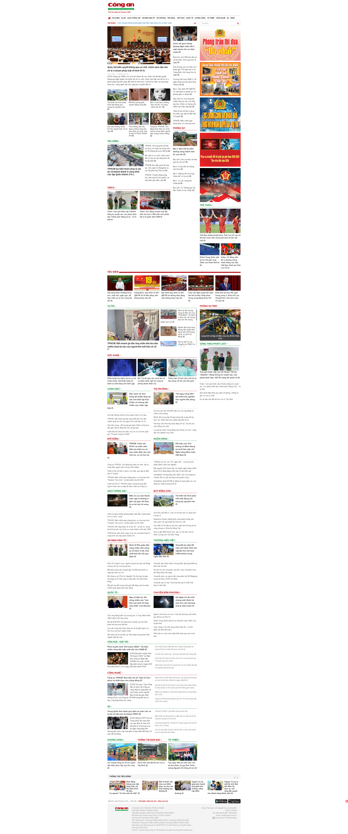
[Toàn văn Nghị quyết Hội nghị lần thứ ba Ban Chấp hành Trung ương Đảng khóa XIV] (201, 283)
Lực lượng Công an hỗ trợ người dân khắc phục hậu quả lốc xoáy (121, 764)
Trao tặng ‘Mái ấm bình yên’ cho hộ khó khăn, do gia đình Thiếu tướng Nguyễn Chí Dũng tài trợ (181, 765)
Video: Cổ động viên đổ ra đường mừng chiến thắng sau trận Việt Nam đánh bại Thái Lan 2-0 (231, 262)
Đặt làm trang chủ (119, 801)
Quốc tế (189, 18)
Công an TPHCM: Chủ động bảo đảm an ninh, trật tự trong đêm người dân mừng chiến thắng (160, 130)
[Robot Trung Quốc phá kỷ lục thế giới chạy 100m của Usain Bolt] (210, 249)
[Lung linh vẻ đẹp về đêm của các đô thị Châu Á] (220, 321)
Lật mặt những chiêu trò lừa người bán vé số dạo (117, 129)
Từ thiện (210, 18)
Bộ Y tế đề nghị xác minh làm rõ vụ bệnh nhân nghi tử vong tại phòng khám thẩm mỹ (151, 381)
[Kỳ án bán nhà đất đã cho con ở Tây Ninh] (152, 752)
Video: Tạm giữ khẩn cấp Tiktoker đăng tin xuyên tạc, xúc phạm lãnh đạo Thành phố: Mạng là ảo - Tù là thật (121, 216)
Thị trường (161, 18)
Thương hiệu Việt (164, 540)
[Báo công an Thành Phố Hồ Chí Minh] (121, 6)
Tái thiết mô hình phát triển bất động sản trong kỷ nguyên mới (116, 104)
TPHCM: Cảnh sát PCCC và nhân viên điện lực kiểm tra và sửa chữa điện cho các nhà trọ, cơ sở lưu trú (140, 449)
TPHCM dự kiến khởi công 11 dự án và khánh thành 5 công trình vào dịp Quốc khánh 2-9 (124, 172)
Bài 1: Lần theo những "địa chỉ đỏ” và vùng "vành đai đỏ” (159, 104)
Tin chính (116, 18)
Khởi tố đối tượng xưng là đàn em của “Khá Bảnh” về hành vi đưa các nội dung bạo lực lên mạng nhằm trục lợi (178, 316)
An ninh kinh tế (148, 18)
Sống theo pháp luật (213, 344)
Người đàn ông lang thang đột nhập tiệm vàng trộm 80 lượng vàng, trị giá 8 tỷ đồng (186, 332)
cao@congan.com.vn (229, 815)
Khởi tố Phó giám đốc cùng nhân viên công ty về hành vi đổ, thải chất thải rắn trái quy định (139, 551)
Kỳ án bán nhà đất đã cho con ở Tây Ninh (151, 764)
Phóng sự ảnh (209, 306)
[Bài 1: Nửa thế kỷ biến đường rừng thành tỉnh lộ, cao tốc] (185, 139)
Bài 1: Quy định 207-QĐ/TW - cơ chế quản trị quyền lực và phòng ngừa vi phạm (184, 91)
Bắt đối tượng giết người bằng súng (136, 103)
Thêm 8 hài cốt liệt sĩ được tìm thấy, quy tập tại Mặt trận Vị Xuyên (184, 113)
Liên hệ (133, 801)
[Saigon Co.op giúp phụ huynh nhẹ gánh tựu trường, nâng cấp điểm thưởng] (183, 785)
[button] (194, 23)
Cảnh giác (113, 389)
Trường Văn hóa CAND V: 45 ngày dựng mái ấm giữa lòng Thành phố (184, 82)
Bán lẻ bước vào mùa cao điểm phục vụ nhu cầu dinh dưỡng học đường (166, 786)
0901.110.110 (163, 801)
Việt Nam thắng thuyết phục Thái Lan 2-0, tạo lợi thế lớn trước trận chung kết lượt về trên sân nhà (220, 238)
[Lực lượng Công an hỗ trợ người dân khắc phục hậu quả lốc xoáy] (121, 752)
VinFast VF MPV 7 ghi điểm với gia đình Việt (171, 711)
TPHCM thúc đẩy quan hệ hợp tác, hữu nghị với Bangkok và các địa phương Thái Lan (157, 168)
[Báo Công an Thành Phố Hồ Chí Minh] (109, 17)
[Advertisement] (191, 8)
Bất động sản (162, 491)
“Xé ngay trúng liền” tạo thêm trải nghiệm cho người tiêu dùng (185, 397)
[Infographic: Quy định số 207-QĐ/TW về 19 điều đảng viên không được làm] (147, 283)
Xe (228, 18)
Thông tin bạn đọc (149, 740)
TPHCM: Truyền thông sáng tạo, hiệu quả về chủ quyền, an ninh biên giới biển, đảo (157, 177)
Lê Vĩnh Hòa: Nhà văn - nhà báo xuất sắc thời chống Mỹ (175, 654)
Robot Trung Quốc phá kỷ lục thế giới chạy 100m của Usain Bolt (209, 260)
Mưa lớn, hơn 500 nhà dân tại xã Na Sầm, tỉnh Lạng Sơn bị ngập (141, 23)
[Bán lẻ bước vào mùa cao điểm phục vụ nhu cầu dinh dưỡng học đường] (150, 785)
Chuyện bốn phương (167, 592)
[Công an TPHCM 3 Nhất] (220, 44)
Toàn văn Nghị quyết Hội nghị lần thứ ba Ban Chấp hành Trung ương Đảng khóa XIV (200, 295)
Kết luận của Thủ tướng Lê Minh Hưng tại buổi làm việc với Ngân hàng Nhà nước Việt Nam (185, 449)
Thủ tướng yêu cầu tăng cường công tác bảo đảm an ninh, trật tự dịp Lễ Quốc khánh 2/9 (138, 131)
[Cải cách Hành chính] (220, 185)
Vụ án (123, 18)
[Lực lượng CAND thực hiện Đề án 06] (220, 150)
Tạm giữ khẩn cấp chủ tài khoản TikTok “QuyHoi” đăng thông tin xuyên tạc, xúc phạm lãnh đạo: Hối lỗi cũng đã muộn (218, 375)
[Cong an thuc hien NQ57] (220, 114)
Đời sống (171, 18)
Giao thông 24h (133, 18)
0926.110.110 (152, 801)
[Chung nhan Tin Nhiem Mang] (225, 818)
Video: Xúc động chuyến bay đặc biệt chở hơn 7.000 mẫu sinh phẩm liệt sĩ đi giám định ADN (154, 214)
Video (232, 18)
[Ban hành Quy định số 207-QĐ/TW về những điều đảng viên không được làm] (174, 283)
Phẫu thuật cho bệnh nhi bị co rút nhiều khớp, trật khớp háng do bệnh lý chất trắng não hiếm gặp (121, 381)
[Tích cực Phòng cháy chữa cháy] (220, 79)
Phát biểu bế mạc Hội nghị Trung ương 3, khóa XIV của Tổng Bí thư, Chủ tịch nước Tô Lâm (227, 297)
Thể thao (181, 18)
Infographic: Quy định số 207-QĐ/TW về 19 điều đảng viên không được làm (146, 295)
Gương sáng (200, 18)
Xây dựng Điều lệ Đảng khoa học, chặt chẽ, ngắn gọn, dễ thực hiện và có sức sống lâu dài (119, 297)
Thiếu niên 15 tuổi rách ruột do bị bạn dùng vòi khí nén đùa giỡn (182, 379)
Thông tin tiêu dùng (120, 776)
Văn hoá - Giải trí (117, 642)
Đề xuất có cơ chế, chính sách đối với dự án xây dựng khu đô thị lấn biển (157, 158)
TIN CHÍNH (111, 74)
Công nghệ (220, 18)
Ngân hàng (161, 439)
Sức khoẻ (113, 355)
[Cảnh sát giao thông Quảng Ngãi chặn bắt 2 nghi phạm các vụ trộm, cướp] (185, 33)
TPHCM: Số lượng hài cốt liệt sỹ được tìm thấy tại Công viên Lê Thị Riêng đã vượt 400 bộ (157, 148)
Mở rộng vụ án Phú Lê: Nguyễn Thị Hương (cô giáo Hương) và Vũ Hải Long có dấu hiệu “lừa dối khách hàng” (127, 579)
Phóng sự (179, 128)
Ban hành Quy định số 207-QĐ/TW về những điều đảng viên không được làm (173, 295)
